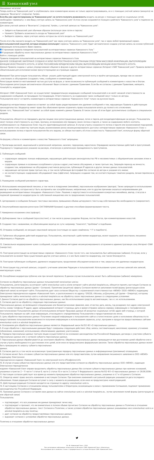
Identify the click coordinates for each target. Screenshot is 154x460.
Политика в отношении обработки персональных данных (27, 421)
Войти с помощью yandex (12, 55)
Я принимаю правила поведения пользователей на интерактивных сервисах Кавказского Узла (48, 49)
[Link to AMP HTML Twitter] (77, 438)
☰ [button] (3, 3)
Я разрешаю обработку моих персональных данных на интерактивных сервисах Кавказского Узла (50, 52)
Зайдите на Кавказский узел (18, 30)
